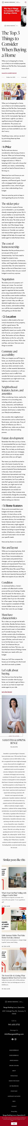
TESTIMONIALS (14, 1076)
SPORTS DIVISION (14, 1060)
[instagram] (15, 1039)
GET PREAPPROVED (14, 1086)
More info (15, 1120)
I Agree (14, 1123)
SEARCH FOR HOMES (14, 1081)
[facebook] (12, 1039)
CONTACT (14, 1106)
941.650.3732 (14, 747)
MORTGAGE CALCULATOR (14, 1096)
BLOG (14, 1101)
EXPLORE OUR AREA (14, 1065)
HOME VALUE (14, 1091)
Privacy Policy (14, 1111)
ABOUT (14, 1070)
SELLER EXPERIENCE (14, 1050)
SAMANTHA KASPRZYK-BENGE (9, 73)
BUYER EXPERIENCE (14, 1055)
